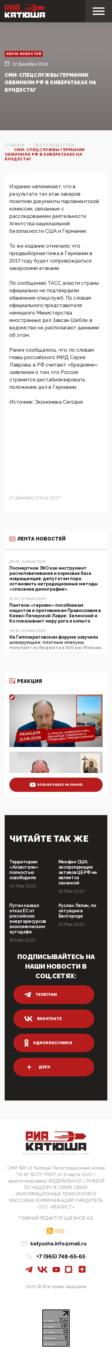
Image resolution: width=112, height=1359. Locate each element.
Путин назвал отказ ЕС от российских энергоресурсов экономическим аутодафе (27, 918)
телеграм (46, 994)
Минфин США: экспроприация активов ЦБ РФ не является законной (77, 872)
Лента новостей (23, 53)
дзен (44, 1067)
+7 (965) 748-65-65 (60, 1256)
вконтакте (49, 1019)
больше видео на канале (60, 784)
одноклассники (52, 1043)
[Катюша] (25, 11)
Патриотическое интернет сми (56, 1154)
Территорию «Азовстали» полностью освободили (24, 869)
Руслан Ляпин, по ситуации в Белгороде (77, 910)
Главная (15, 145)
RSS (60, 1231)
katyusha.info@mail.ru (58, 1244)
